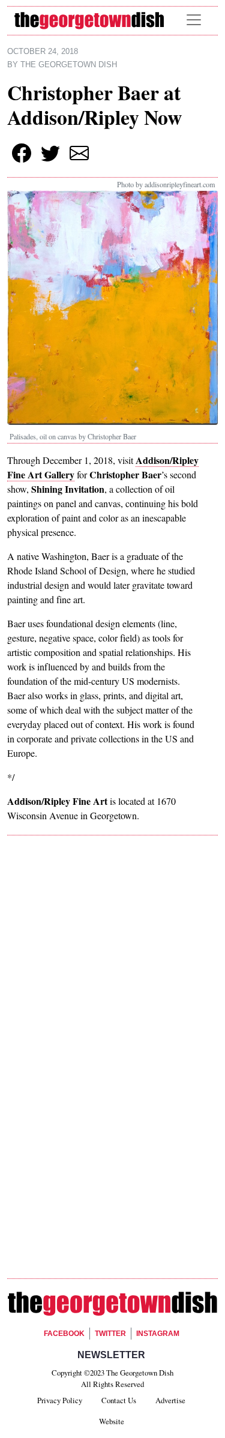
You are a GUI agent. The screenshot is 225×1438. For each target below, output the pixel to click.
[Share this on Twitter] (50, 153)
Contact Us (118, 1400)
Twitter (110, 1333)
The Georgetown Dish (68, 65)
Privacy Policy (59, 1400)
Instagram (157, 1333)
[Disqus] (112, 1014)
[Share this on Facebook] (21, 153)
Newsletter (111, 1355)
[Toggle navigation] (194, 20)
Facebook (64, 1333)
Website (111, 1421)
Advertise (170, 1400)
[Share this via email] (79, 153)
